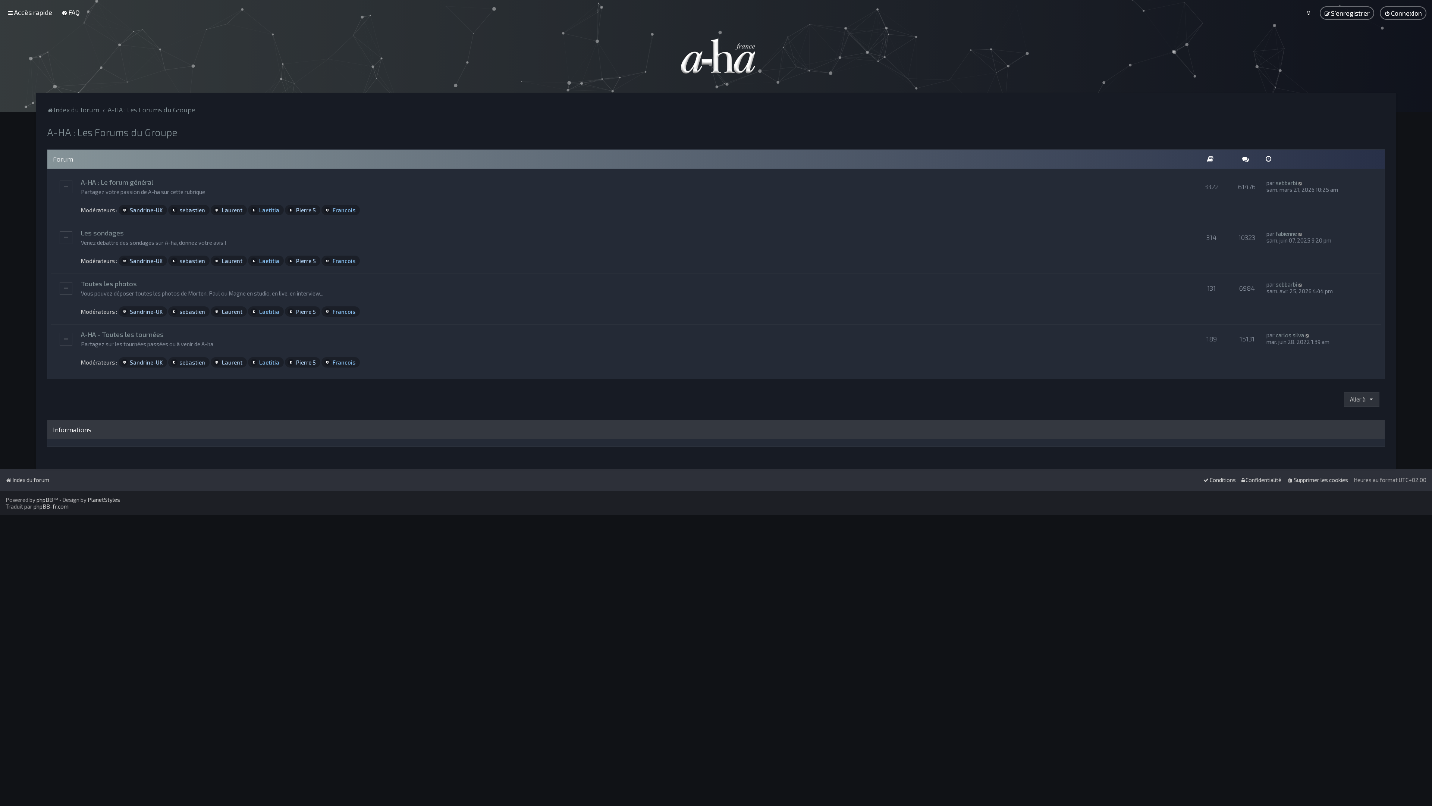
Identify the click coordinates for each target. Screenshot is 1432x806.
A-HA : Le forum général (117, 182)
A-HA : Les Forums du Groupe (112, 132)
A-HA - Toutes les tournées (122, 334)
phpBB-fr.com (51, 506)
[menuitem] (71, 12)
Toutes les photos (109, 283)
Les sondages (102, 233)
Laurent (232, 210)
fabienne (1286, 233)
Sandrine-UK (146, 210)
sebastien (192, 210)
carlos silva (1290, 335)
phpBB (45, 499)
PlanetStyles (104, 499)
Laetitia (269, 210)
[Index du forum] (716, 56)
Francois (344, 210)
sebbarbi (1286, 182)
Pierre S (306, 210)
